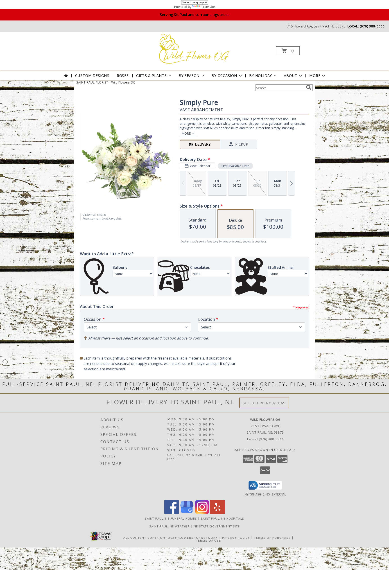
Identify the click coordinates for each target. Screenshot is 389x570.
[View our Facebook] (171, 513)
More (314, 75)
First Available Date (235, 166)
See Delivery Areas (264, 402)
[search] (308, 87)
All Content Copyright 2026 (149, 538)
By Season (189, 75)
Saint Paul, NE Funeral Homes (171, 518)
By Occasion (224, 75)
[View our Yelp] (217, 513)
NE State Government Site (217, 526)
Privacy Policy (236, 538)
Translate (208, 7)
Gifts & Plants (151, 75)
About (290, 75)
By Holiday (260, 75)
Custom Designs (92, 75)
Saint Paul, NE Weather (169, 526)
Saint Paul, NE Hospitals (222, 518)
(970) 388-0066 (372, 26)
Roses (123, 75)
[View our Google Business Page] (187, 513)
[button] (288, 50)
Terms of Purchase (272, 538)
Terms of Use (208, 540)
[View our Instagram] (202, 513)
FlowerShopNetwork (198, 538)
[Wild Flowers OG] (194, 49)
